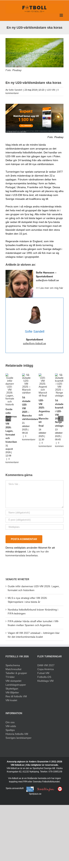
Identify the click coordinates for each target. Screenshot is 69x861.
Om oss (10, 722)
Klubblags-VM (45, 680)
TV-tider (10, 676)
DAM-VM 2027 (45, 665)
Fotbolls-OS (44, 676)
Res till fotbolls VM (16, 696)
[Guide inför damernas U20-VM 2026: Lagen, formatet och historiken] (10, 374)
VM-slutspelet (13, 680)
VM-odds (11, 726)
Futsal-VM (43, 673)
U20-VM (51, 90)
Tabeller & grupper (16, 673)
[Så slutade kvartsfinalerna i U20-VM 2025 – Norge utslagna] (59, 374)
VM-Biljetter (12, 692)
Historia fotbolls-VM (17, 733)
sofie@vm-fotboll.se (34, 343)
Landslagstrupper (16, 684)
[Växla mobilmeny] (61, 15)
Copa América (45, 669)
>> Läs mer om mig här (49, 287)
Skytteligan (12, 688)
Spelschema (13, 665)
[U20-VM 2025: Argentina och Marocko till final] (43, 374)
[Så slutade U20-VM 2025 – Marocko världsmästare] (26, 374)
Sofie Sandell (15, 90)
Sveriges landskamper (18, 737)
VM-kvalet (11, 700)
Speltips (10, 730)
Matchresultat (13, 669)
